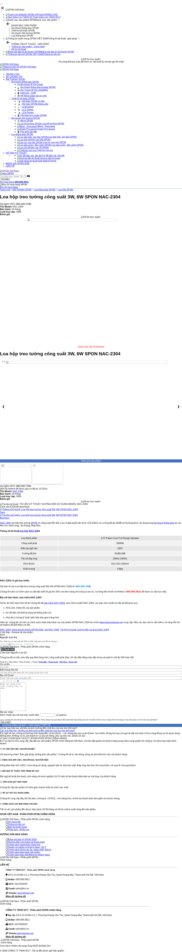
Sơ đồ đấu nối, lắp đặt (53, 155)
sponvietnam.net (25, 893)
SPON (34, 523)
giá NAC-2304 (52, 630)
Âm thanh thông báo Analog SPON (37, 87)
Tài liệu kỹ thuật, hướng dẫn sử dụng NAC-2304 (84, 630)
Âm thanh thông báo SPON (25, 28)
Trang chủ (5, 190)
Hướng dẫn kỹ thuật (50, 158)
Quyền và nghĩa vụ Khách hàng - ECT (27, 847)
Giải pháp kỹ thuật (47, 161)
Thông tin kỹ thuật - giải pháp (62, 38)
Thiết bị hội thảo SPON (23, 30)
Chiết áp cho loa (44, 150)
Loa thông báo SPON (22, 36)
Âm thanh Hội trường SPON (25, 33)
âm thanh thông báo (164, 523)
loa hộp (24, 531)
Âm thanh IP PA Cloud (31, 84)
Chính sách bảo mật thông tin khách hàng (29, 855)
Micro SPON (26, 121)
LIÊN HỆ (10, 166)
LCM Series (28, 107)
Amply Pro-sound (46, 129)
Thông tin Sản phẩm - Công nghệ (28, 46)
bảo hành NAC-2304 (54, 603)
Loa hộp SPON (42, 139)
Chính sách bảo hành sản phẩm (24, 852)
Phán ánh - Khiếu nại (18, 829)
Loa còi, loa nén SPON (54, 142)
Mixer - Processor (46, 126)
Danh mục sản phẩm (46, 20)
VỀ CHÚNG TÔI (14, 77)
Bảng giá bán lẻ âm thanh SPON (57, 52)
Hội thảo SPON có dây (33, 101)
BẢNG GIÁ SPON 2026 (17, 163)
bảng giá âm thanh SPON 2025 (28, 630)
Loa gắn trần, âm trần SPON (62, 137)
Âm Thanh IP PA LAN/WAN (34, 90)
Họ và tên (5, 664)
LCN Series (28, 112)
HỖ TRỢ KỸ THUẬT (16, 153)
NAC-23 (33, 531)
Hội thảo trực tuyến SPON (33, 115)
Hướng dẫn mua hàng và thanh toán (26, 842)
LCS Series (27, 109)
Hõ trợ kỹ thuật (18, 49)
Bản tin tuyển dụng (17, 827)
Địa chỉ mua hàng (9, 187)
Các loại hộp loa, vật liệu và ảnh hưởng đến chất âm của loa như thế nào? (37, 730)
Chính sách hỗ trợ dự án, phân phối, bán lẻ (29, 849)
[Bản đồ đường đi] (16, 896)
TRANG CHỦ (51, 14)
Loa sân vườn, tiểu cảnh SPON (67, 145)
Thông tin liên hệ (51, 54)
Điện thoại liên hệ (9, 670)
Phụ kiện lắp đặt (28, 132)
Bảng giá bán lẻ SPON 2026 (22, 839)
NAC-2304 (18, 491)
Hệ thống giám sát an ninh (33, 96)
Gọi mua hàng (14, 182)
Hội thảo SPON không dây (35, 104)
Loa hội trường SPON (53, 123)
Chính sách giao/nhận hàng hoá (24, 844)
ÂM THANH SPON (15, 79)
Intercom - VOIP (28, 93)
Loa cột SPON (41, 147)
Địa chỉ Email (7, 675)
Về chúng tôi (14, 822)
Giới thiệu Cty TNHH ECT (47, 17)
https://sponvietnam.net (111, 622)
